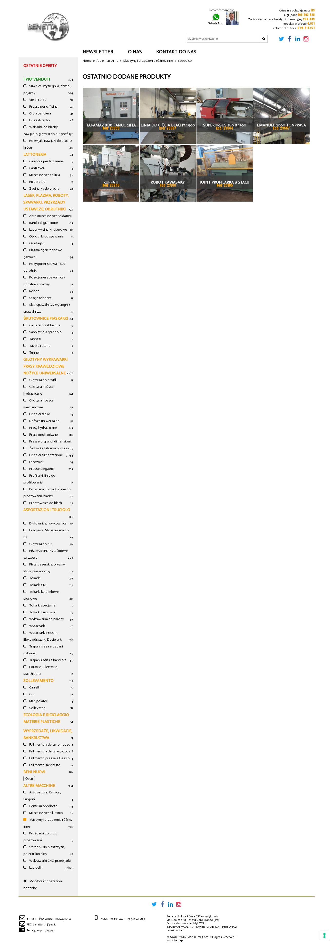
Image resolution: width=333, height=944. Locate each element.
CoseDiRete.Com (197, 937)
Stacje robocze (40, 298)
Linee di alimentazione (46, 455)
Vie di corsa (37, 100)
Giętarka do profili (43, 380)
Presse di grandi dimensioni (50, 441)
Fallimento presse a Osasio (49, 758)
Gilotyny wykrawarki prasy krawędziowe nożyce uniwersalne (45, 366)
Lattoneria (34, 154)
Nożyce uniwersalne (44, 421)
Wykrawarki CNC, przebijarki (50, 861)
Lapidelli (35, 867)
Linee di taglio (39, 414)
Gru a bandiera (40, 113)
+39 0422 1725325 (42, 930)
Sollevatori (37, 708)
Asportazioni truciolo (46, 509)
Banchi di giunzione (43, 223)
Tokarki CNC (38, 585)
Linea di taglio (39, 120)
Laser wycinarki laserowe (48, 229)
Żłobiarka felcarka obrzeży (49, 448)
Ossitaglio (37, 243)
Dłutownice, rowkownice (48, 523)
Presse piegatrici (41, 469)
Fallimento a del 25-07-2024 (49, 751)
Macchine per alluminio (46, 813)
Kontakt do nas (176, 51)
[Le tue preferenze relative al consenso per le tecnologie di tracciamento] (324, 935)
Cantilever (36, 168)
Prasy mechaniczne (43, 434)
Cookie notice (175, 930)
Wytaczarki (37, 626)
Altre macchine (39, 785)
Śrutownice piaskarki (45, 318)
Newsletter (98, 51)
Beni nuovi (34, 772)
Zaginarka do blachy (44, 188)
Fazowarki (36, 462)
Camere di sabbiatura (44, 325)
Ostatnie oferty (40, 65)
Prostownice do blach (45, 503)
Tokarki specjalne (42, 605)
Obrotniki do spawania (46, 236)
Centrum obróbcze (43, 806)
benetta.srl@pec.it (44, 924)
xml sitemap (174, 940)
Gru (32, 694)
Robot (34, 291)
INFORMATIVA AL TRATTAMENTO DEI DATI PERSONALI (201, 926)
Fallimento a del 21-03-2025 (49, 744)
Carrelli (34, 687)
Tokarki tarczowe (42, 612)
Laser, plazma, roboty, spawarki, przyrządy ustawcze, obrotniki (46, 202)
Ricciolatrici (37, 182)
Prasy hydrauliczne (43, 428)
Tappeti (35, 339)
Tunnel (34, 352)
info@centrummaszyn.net (54, 918)
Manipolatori (38, 701)
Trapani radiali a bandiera (47, 660)
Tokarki (34, 578)
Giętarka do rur (40, 544)
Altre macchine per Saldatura (50, 216)
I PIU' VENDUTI (36, 79)
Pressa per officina (43, 106)
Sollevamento (38, 680)
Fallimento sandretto (44, 765)
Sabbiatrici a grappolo (45, 332)
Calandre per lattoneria (46, 161)
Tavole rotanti (39, 346)
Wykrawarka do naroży (46, 619)
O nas (135, 51)
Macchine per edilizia (44, 175)
